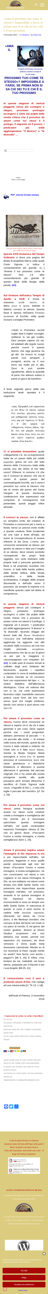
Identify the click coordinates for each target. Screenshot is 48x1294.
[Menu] (40, 5)
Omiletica (25, 35)
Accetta (24, 1270)
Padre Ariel (37, 35)
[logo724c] (20, 5)
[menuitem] (34, 5)
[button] (44, 1253)
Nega (24, 1277)
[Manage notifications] (5, 1289)
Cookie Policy (23, 1290)
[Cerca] (34, 5)
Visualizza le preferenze (24, 1284)
